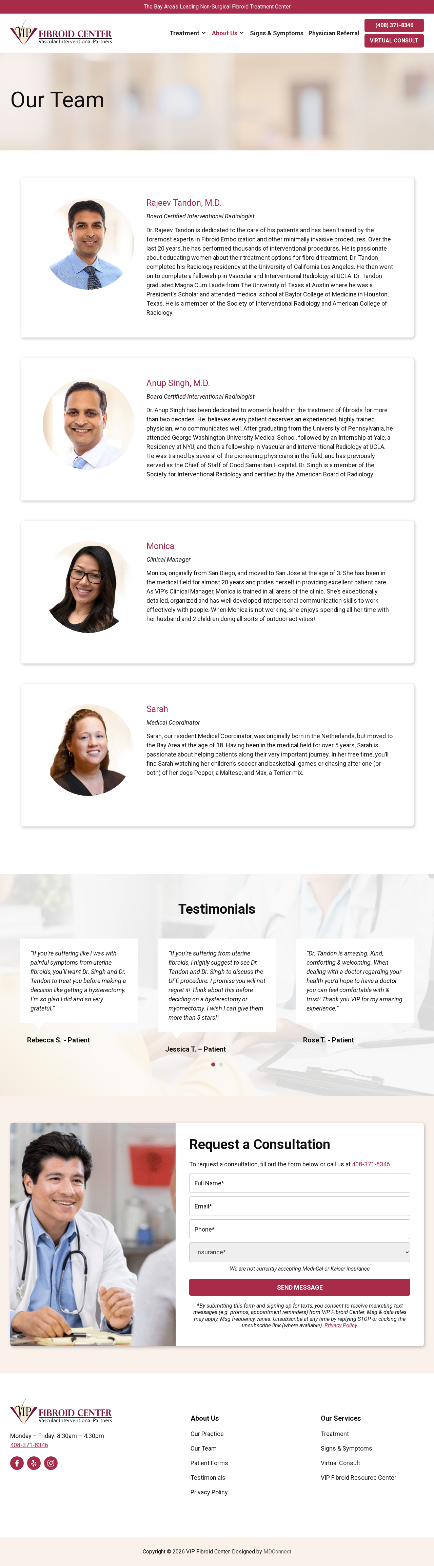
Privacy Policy (340, 1325)
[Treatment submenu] (204, 33)
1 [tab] (213, 1064)
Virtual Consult (394, 40)
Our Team (204, 1448)
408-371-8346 (371, 1164)
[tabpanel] (79, 996)
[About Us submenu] (242, 33)
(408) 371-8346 (394, 25)
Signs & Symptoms (276, 33)
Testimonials (208, 1477)
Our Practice (207, 1433)
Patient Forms (209, 1463)
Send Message (300, 1287)
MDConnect (277, 1551)
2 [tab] (221, 1064)
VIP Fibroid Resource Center (358, 1477)
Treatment (184, 33)
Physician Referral (334, 33)
